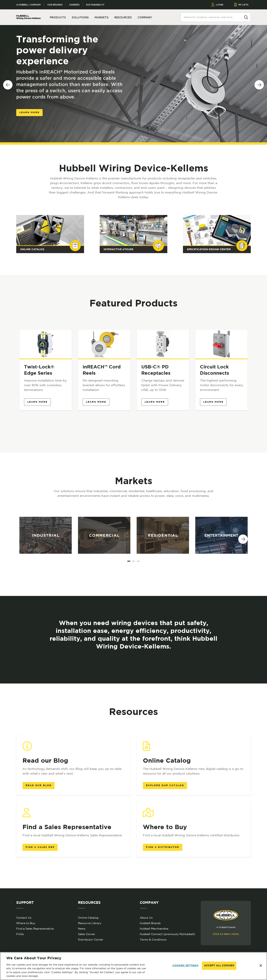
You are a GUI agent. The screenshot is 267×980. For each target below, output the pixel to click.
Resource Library (89, 923)
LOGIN (219, 4)
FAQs (20, 934)
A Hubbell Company (28, 5)
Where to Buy (25, 923)
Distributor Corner (90, 939)
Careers (74, 5)
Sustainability (95, 5)
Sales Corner (86, 934)
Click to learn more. (226, 933)
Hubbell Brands (150, 923)
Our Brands (55, 5)
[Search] (246, 17)
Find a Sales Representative (35, 928)
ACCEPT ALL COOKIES (219, 966)
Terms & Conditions (153, 939)
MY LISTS (243, 4)
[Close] (260, 965)
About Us (146, 917)
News (81, 928)
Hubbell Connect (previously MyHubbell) (167, 934)
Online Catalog (88, 917)
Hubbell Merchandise (154, 928)
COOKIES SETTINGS (185, 966)
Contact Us (23, 917)
